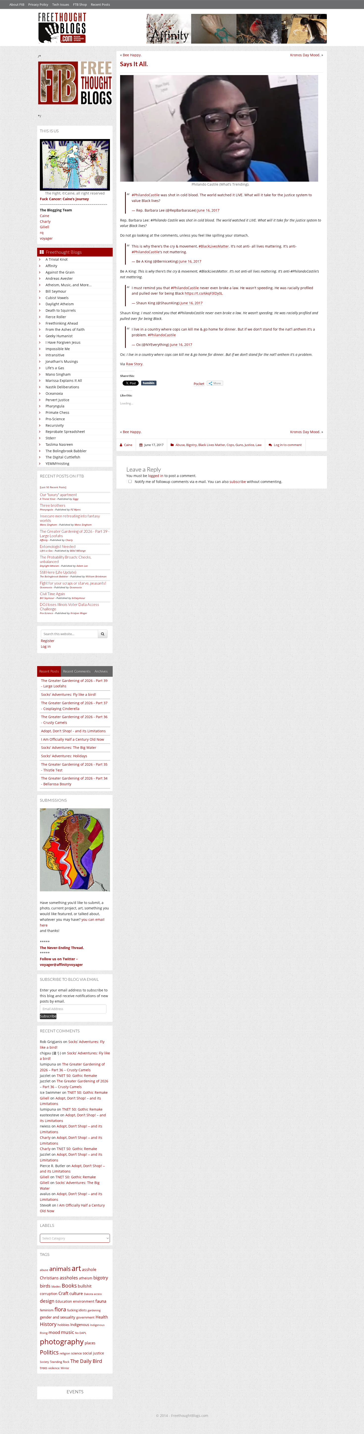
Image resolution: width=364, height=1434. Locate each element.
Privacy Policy (38, 4)
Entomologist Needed (58, 546)
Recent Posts (100, 4)
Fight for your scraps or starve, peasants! (73, 583)
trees (43, 1368)
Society (44, 1362)
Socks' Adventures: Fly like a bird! (68, 694)
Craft (63, 1293)
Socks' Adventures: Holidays (64, 756)
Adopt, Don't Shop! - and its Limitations (73, 731)
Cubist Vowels (57, 297)
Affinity (51, 265)
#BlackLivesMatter (214, 246)
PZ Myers (75, 509)
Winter (65, 1368)
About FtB (16, 4)
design (47, 1300)
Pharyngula (55, 406)
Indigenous (79, 1324)
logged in (155, 475)
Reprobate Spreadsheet (65, 431)
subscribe (238, 481)
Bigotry (191, 445)
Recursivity (55, 425)
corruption (48, 1293)
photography (62, 1342)
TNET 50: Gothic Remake (77, 1075)
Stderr (51, 438)
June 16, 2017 (208, 210)
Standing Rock (59, 1362)
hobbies (63, 1324)
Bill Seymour (56, 291)
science (76, 1353)
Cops (230, 445)
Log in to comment (288, 445)
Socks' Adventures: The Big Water (68, 747)
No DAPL (80, 1333)
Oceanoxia (54, 393)
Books (69, 1285)
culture (76, 1293)
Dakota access (93, 1294)
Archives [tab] (101, 671)
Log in (46, 646)
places (90, 1343)
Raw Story (134, 364)
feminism (46, 1310)
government (85, 1317)
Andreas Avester (59, 278)
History (48, 1324)
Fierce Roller (56, 316)
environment (83, 1301)
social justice (93, 1353)
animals (60, 1269)
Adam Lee (82, 565)
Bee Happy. (132, 55)
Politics (49, 1352)
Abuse (180, 445)
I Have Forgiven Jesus (63, 342)
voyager (46, 238)
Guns (239, 445)
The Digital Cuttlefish (63, 457)
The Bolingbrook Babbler (66, 451)
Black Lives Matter (211, 445)
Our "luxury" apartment (58, 494)
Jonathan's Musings (62, 361)
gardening (94, 1310)
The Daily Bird (86, 1360)
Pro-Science (55, 419)
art (76, 1268)
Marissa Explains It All (64, 380)
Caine (44, 215)
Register (47, 640)
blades (56, 1286)
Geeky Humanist (59, 336)
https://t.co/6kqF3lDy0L (204, 293)
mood (54, 1332)
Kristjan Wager (79, 613)
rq (42, 232)
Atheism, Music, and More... (69, 284)
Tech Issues (60, 4)
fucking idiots (77, 1310)
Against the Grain (60, 272)
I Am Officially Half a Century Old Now (72, 739)
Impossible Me (58, 348)
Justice (249, 445)
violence (54, 1368)
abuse (44, 1270)
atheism (85, 1278)
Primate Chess (57, 412)
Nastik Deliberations (62, 387)
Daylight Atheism (60, 304)
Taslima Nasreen (59, 444)
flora (60, 1309)
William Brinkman (96, 576)
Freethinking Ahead (62, 323)
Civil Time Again (52, 593)
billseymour (78, 598)
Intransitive (55, 355)
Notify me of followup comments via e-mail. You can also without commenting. (208, 481)
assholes (69, 1278)
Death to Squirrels (61, 310)
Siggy (75, 499)
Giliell (44, 227)
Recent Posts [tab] (49, 671)
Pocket (199, 383)
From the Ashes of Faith (65, 329)
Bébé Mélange (78, 550)
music (67, 1332)
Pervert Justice (57, 399)
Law (258, 445)
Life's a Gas (55, 368)
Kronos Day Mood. (305, 55)
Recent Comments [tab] (77, 671)
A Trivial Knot (57, 259)
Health (102, 1317)
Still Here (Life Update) (58, 572)
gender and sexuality (57, 1317)
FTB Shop (80, 4)
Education (63, 1301)
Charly (45, 221)
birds (45, 1286)
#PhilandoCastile (146, 195)
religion (65, 1353)
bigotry (100, 1278)
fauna (100, 1301)
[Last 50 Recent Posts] (53, 487)
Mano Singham (58, 374)
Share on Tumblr (148, 383)
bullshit (85, 1286)
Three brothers (52, 505)
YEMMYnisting (57, 463)
